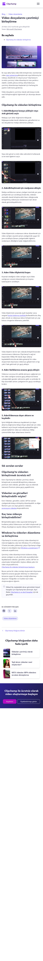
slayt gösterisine (12, 75)
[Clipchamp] (9, 3)
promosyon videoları (9, 508)
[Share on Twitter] (9, 611)
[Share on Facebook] (4, 611)
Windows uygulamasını (30, 548)
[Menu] (38, 4)
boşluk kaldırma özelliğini (17, 315)
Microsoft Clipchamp (14, 29)
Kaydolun (9, 701)
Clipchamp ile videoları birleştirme (18, 40)
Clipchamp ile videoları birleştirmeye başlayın (18, 567)
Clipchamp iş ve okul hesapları (22, 592)
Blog (3, 14)
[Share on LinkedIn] (15, 611)
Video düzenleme (15, 14)
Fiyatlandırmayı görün (28, 701)
